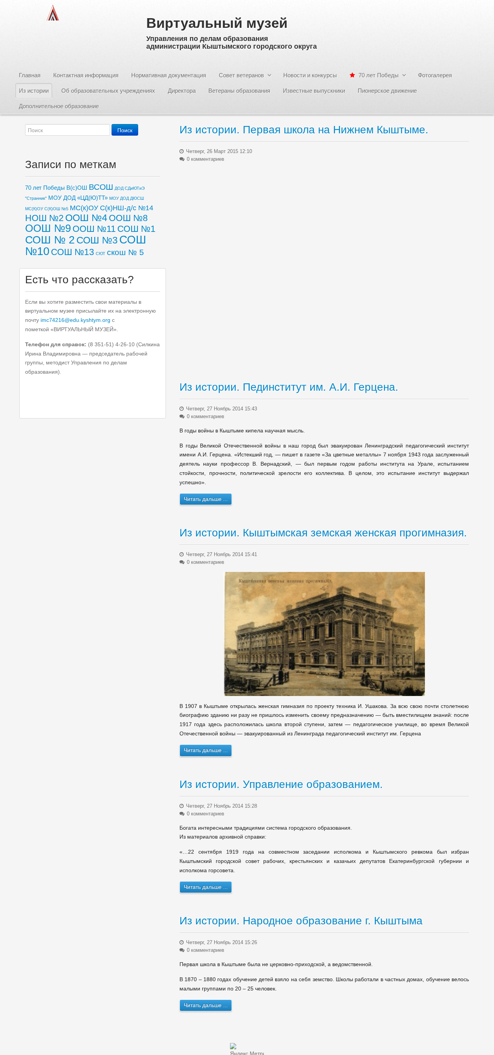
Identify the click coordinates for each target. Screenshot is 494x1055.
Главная (30, 75)
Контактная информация (85, 75)
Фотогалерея (435, 75)
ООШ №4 (86, 218)
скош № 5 (125, 252)
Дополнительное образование (59, 106)
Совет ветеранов (241, 75)
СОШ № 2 (50, 239)
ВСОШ (101, 186)
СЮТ (100, 253)
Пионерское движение (387, 90)
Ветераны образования (239, 90)
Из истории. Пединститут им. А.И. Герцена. (288, 387)
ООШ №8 (128, 218)
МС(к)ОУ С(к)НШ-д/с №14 (111, 208)
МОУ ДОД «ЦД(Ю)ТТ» (78, 197)
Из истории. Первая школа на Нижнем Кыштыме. (303, 130)
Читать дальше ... (206, 499)
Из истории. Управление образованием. (281, 784)
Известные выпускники (314, 90)
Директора (182, 90)
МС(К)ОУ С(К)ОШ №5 (46, 208)
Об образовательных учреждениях (108, 90)
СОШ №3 (97, 240)
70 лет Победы (378, 75)
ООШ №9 (48, 228)
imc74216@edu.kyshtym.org (75, 320)
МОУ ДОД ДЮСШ (126, 198)
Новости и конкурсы (310, 75)
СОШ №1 (136, 229)
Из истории (34, 90)
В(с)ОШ (76, 187)
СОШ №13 (72, 252)
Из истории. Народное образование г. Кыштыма (301, 921)
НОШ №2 (44, 218)
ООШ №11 (94, 229)
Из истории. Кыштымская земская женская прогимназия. (323, 533)
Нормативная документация (168, 75)
